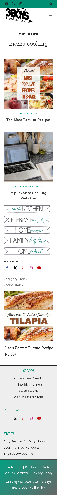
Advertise (15, 467)
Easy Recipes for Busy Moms (24, 441)
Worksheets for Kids (28, 397)
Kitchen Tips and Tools (28, 186)
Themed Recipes (28, 113)
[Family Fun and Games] (28, 241)
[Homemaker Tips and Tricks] (28, 230)
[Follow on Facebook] (7, 267)
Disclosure (32, 467)
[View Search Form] (50, 4)
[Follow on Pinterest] (23, 267)
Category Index (15, 279)
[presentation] (28, 84)
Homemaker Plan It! (28, 378)
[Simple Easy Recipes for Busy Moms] (28, 209)
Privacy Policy (42, 473)
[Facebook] (7, 4)
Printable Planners (28, 384)
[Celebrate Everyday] (28, 220)
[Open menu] (50, 15)
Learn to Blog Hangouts (21, 447)
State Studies (28, 390)
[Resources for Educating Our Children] (28, 251)
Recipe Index (13, 285)
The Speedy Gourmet (19, 453)
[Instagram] (21, 4)
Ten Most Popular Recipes (28, 119)
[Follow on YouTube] (39, 267)
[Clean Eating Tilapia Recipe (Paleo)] (28, 316)
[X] (14, 4)
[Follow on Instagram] (31, 267)
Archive (23, 473)
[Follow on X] (15, 267)
